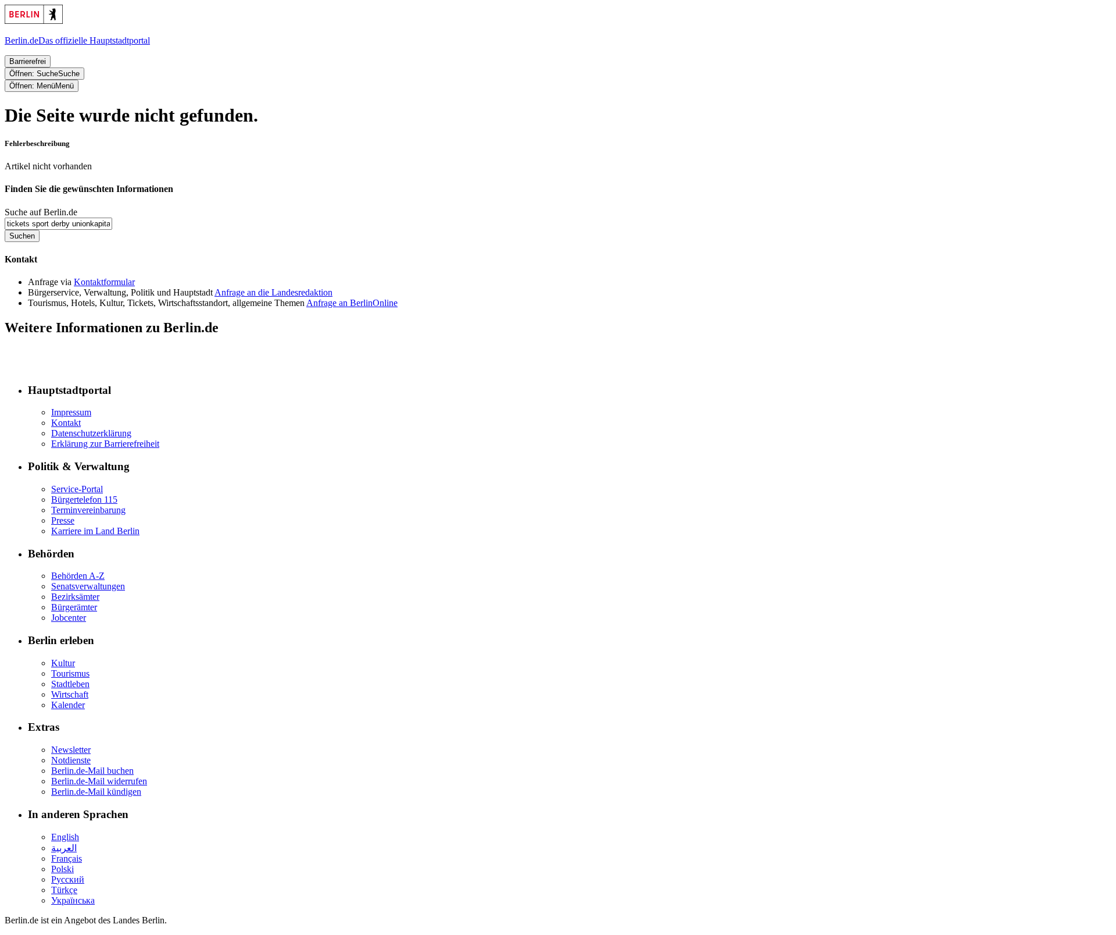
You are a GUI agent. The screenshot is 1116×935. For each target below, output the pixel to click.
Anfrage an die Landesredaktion (273, 292)
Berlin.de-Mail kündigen (96, 792)
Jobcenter (68, 618)
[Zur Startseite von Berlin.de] (39, 367)
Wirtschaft (69, 694)
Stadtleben (70, 684)
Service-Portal (77, 489)
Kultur (63, 663)
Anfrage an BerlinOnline (352, 303)
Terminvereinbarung (88, 510)
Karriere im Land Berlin (95, 531)
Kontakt (66, 423)
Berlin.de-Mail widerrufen (99, 781)
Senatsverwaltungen (88, 586)
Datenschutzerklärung (91, 433)
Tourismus (70, 673)
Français (66, 858)
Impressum (71, 412)
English (65, 837)
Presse (62, 520)
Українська (73, 900)
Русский (67, 879)
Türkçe (64, 890)
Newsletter (71, 750)
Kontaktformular (104, 282)
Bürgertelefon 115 (84, 499)
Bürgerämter (74, 607)
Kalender (68, 705)
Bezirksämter (75, 597)
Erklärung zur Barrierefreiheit (105, 444)
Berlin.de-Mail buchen (92, 771)
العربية (64, 848)
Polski (62, 869)
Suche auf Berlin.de (41, 212)
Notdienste (71, 760)
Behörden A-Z (78, 576)
